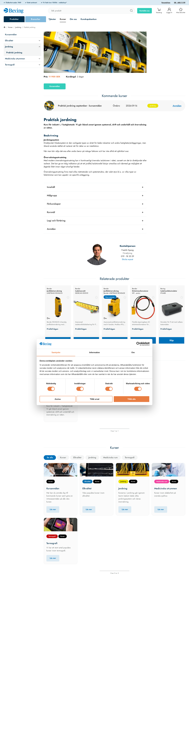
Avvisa (58, 399)
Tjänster (52, 19)
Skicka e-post (127, 259)
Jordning (18, 27)
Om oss (73, 19)
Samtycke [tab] (56, 352)
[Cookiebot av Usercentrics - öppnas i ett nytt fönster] (138, 344)
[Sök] (131, 11)
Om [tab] (133, 352)
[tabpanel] (58, 314)
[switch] (80, 389)
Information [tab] (94, 352)
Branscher (35, 19)
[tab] (95, 187)
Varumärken (165, 2)
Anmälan (177, 105)
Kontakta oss (145, 10)
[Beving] (13, 11)
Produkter (14, 19)
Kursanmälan (54, 86)
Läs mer (53, 509)
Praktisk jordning (29, 27)
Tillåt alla (132, 399)
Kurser (63, 19)
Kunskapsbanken (89, 19)
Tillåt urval (94, 399)
